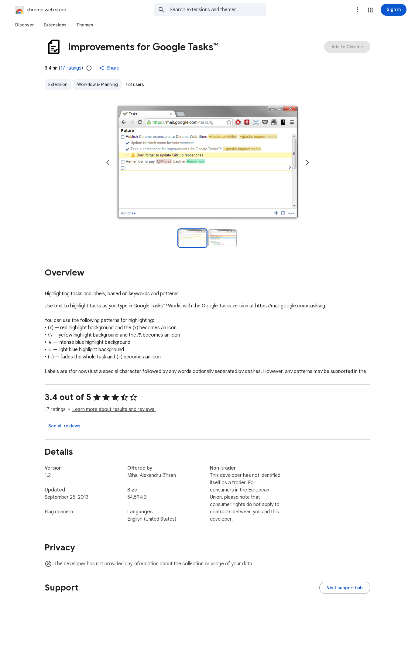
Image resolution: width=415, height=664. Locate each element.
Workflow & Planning (97, 84)
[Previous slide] (108, 162)
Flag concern (59, 512)
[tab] (24, 24)
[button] (370, 10)
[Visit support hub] (344, 587)
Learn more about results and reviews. (114, 409)
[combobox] (218, 9)
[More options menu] (358, 10)
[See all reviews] (64, 426)
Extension (57, 84)
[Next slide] (307, 162)
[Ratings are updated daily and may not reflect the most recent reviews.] (89, 68)
